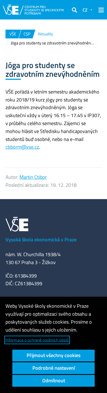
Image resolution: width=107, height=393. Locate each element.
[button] (74, 10)
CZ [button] (85, 10)
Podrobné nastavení (53, 368)
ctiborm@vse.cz (22, 147)
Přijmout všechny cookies (53, 355)
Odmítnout (53, 380)
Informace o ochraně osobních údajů (37, 340)
